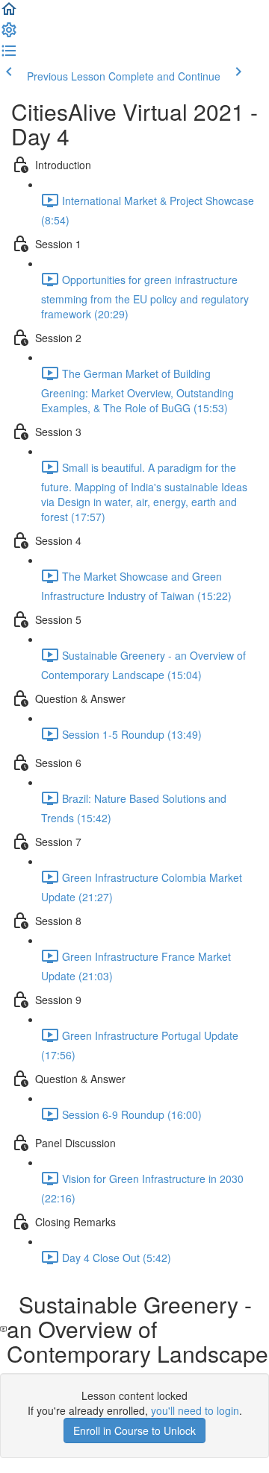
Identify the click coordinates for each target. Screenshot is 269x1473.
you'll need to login (195, 1410)
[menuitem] (9, 34)
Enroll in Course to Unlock (134, 1430)
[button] (9, 13)
